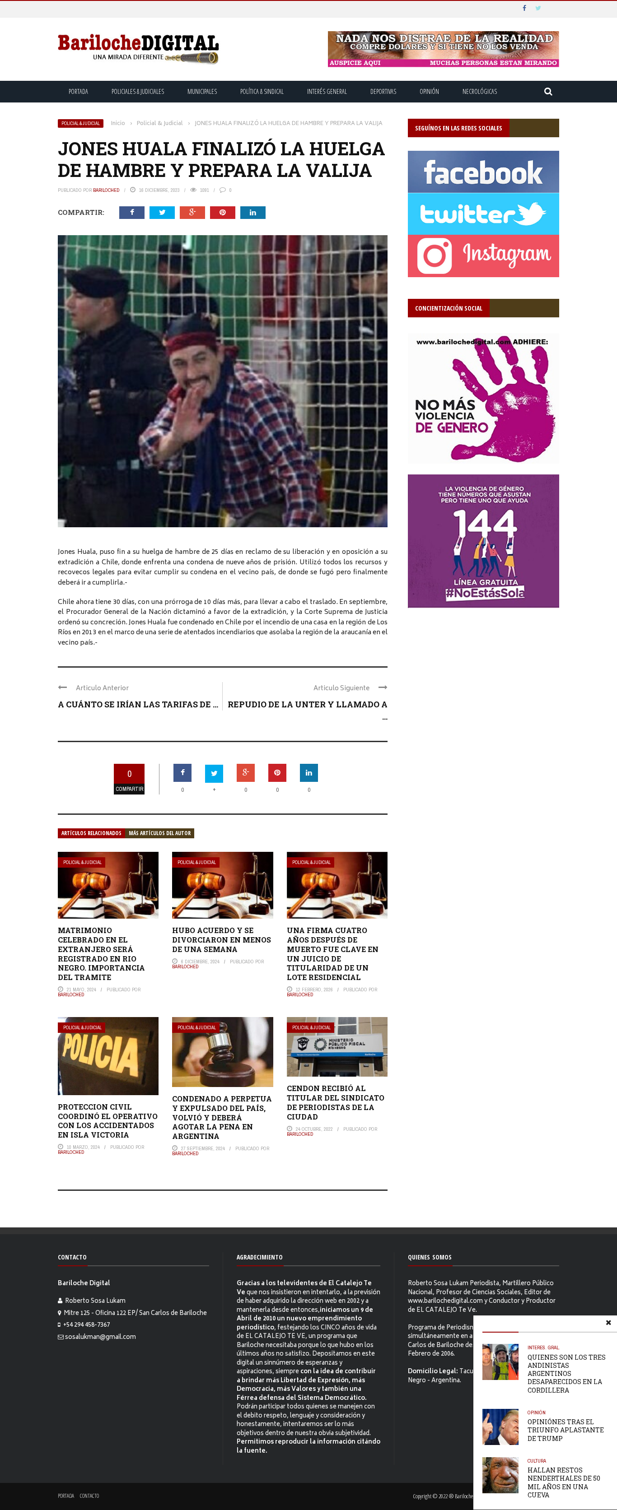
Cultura (537, 1461)
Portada (78, 91)
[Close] (608, 1324)
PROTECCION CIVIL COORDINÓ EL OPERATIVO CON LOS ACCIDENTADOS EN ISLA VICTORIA (108, 1120)
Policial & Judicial (80, 123)
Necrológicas (480, 91)
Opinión (429, 91)
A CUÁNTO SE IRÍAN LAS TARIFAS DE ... (138, 704)
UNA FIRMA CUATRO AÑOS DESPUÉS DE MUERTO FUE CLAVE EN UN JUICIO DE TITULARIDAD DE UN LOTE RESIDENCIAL (333, 953)
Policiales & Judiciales (138, 91)
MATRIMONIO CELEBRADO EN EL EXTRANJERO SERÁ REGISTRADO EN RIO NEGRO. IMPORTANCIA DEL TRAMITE (101, 953)
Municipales (202, 91)
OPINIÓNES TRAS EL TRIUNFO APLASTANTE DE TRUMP (566, 1429)
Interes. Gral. (544, 1347)
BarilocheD (106, 190)
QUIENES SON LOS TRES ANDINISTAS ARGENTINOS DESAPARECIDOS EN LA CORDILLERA (567, 1373)
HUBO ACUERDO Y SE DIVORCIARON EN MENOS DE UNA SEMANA (221, 939)
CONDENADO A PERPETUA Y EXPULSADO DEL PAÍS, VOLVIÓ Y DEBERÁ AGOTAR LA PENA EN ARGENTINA (222, 1117)
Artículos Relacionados (91, 833)
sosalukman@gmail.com (100, 1338)
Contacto (89, 1496)
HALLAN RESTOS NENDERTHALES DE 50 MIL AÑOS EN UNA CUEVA (564, 1482)
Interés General (327, 91)
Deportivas (383, 91)
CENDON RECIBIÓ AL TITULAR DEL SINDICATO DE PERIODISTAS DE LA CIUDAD (335, 1102)
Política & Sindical (262, 91)
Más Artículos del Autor (160, 833)
